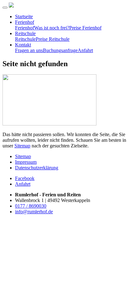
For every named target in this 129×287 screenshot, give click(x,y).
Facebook (24, 178)
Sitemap (22, 145)
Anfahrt (85, 50)
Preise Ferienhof (85, 27)
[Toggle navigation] (5, 7)
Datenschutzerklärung (36, 167)
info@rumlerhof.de (34, 211)
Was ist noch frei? (51, 27)
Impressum (26, 162)
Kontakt (23, 44)
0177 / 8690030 (30, 206)
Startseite (24, 16)
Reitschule (25, 33)
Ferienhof (24, 22)
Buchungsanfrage (60, 50)
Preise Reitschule (53, 39)
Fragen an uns (29, 50)
